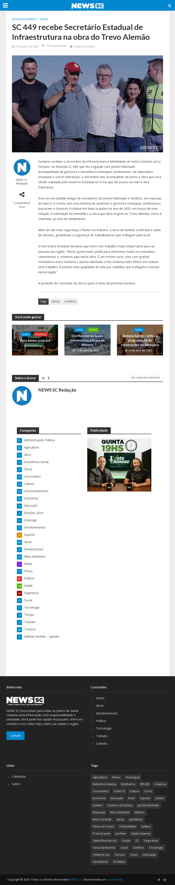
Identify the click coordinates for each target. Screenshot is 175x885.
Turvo (133, 855)
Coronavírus (101, 791)
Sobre (16, 784)
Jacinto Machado (148, 805)
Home (100, 698)
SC (137, 840)
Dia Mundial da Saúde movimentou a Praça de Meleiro (87, 340)
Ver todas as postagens (145, 377)
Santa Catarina (140, 833)
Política (40, 334)
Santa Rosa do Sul (105, 840)
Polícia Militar (127, 826)
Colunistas (19, 776)
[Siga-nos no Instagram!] (165, 880)
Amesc (116, 777)
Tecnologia (103, 728)
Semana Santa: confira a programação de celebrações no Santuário (140, 340)
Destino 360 (114, 879)
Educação (117, 798)
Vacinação (149, 855)
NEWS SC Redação (22, 181)
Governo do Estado (120, 805)
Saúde (93, 329)
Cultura (134, 791)
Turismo (120, 855)
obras (56, 301)
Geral (44, 19)
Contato (15, 736)
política (145, 826)
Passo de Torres (103, 826)
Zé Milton (119, 862)
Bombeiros (128, 784)
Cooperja (160, 784)
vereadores (100, 862)
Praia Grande (101, 833)
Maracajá (99, 812)
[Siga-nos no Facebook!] (159, 880)
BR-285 (144, 784)
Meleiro (139, 812)
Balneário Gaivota (104, 784)
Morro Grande (102, 819)
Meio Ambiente (120, 812)
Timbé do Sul (101, 855)
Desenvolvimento (24, 19)
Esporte (145, 798)
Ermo (131, 798)
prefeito (120, 833)
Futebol (97, 805)
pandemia (136, 819)
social (124, 847)
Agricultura (100, 777)
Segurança (151, 840)
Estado (159, 798)
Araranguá (132, 777)
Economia (99, 798)
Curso (148, 791)
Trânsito (102, 736)
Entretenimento (107, 713)
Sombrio (70, 301)
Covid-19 (119, 791)
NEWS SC (76, 879)
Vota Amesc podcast (35, 340)
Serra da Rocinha (104, 847)
